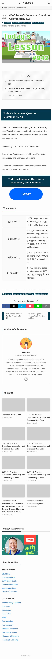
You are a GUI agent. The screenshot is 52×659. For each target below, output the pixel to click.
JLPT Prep (27, 22)
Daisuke (26, 352)
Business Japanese (10, 629)
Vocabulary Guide (9, 588)
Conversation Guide (10, 585)
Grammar (8, 22)
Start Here (6, 574)
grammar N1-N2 (17, 22)
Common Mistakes (9, 632)
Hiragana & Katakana (10, 636)
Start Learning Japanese (11, 602)
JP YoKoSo (26, 3)
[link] (26, 379)
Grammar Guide (8, 577)
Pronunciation (7, 625)
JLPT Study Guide (9, 581)
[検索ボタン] (49, 3)
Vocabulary (17, 95)
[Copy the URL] (46, 306)
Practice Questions (38, 22)
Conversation (7, 621)
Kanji (4, 617)
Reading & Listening (10, 640)
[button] (6, 306)
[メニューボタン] (3, 3)
